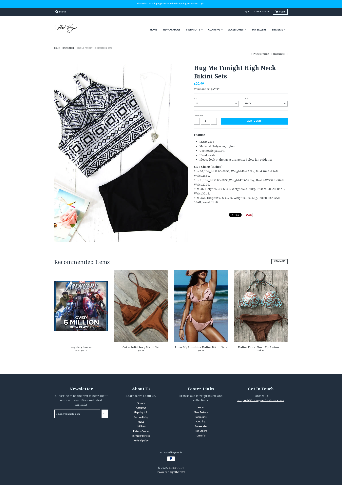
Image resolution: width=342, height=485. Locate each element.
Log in (246, 11)
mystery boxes (81, 347)
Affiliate (141, 426)
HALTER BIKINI (68, 48)
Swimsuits (193, 29)
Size (196, 98)
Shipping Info (141, 412)
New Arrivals (171, 29)
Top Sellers (259, 29)
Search (141, 403)
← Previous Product (260, 54)
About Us (141, 408)
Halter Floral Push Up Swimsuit (261, 347)
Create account (262, 11)
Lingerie (277, 29)
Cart (282, 12)
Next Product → (280, 54)
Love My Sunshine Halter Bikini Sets (201, 347)
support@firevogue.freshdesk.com (260, 400)
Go (105, 414)
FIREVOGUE (176, 468)
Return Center (141, 431)
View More (279, 261)
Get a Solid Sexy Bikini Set (141, 347)
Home (153, 29)
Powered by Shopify (171, 472)
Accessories (236, 29)
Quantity (198, 116)
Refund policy (141, 440)
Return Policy (141, 417)
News (141, 421)
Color (246, 98)
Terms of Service (141, 435)
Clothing (214, 29)
